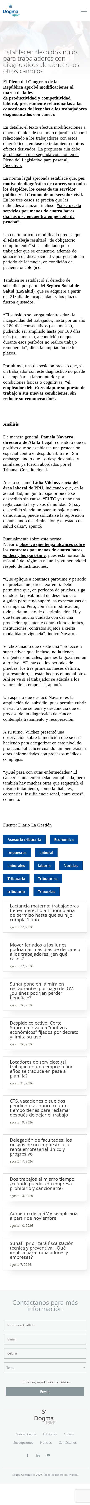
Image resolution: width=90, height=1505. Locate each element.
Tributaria (16, 878)
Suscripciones (23, 1442)
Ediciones (50, 1434)
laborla (44, 865)
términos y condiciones (59, 1382)
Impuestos (17, 852)
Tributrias (46, 891)
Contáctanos (68, 1442)
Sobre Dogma (26, 1434)
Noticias (71, 865)
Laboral (46, 852)
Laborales (16, 865)
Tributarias (48, 878)
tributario (16, 891)
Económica (64, 839)
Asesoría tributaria (24, 839)
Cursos (69, 1434)
